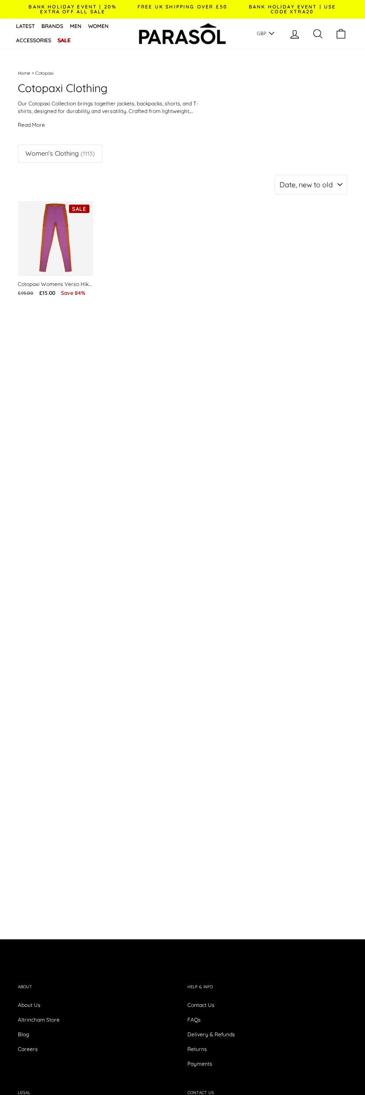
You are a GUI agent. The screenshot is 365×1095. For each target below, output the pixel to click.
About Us (29, 1005)
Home (24, 73)
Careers (28, 1049)
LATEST (25, 26)
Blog (23, 1034)
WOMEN (98, 26)
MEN (75, 26)
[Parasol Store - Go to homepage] (182, 33)
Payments (199, 1063)
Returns (197, 1049)
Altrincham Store (39, 1019)
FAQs (194, 1019)
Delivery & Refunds (211, 1034)
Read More (31, 125)
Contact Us (201, 1005)
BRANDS (52, 26)
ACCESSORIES (33, 40)
